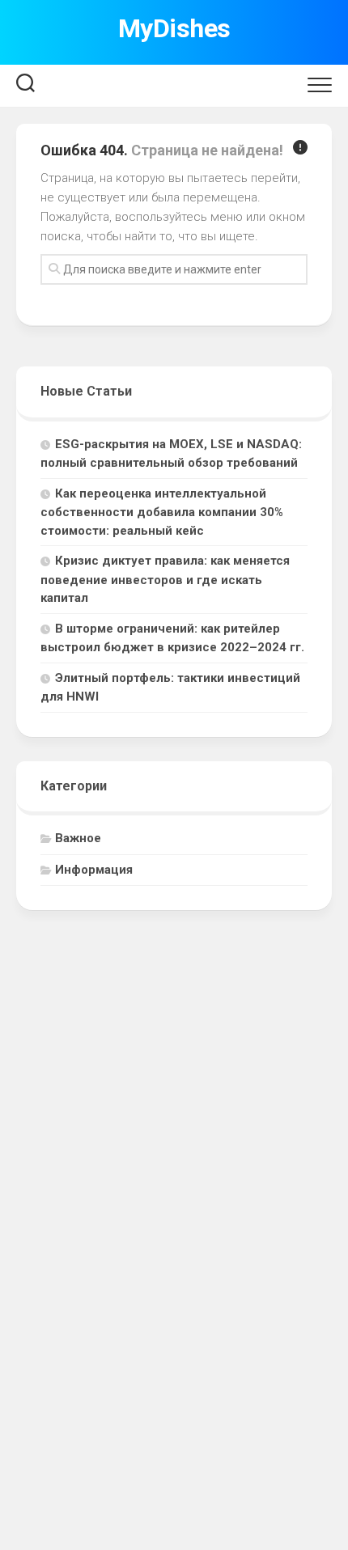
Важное (78, 838)
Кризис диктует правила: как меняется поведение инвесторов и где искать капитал (165, 579)
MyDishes (174, 28)
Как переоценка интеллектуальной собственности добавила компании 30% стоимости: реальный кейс (161, 512)
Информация (94, 869)
